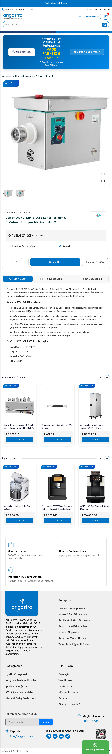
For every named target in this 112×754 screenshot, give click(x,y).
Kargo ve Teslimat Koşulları (21, 680)
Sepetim (63, 698)
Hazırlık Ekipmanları (25, 76)
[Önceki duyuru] (23, 2)
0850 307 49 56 (92, 721)
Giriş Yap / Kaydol (92, 17)
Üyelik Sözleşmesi (16, 674)
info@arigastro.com (22, 736)
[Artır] (25, 262)
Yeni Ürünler (65, 680)
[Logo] (12, 16)
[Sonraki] (104, 181)
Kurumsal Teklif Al (95, 262)
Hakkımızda (65, 686)
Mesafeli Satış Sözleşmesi (20, 698)
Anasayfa (7, 76)
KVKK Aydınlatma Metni (19, 692)
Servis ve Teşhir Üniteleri (73, 638)
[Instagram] (55, 736)
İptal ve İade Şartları (17, 686)
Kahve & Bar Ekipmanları (72, 614)
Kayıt (45, 722)
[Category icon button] (80, 16)
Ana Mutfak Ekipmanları (72, 608)
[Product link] (19, 404)
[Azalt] (8, 262)
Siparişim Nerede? (69, 704)
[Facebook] (48, 736)
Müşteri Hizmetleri (69, 692)
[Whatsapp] (67, 736)
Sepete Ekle (55, 262)
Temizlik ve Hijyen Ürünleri (73, 644)
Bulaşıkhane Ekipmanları (72, 626)
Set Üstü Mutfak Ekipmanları (75, 620)
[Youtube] (61, 736)
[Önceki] (104, 174)
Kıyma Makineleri (46, 76)
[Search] (104, 25)
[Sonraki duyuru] (89, 2)
